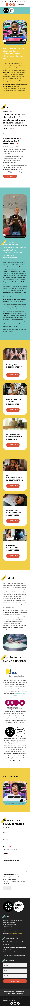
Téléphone (7, 847)
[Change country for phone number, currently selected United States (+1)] (5, 849)
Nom (5, 833)
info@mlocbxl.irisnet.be (22, 1)
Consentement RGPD (10, 874)
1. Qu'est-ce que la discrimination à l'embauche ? (12, 141)
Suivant (10, 176)
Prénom (6, 840)
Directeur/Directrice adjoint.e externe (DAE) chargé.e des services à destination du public (14, 950)
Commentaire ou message (11, 860)
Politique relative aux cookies (14, 993)
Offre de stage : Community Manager (14, 955)
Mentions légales (9, 991)
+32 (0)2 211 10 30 (8, 1)
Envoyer (6, 888)
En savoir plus (13, 374)
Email (5, 853)
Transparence (21, 4)
